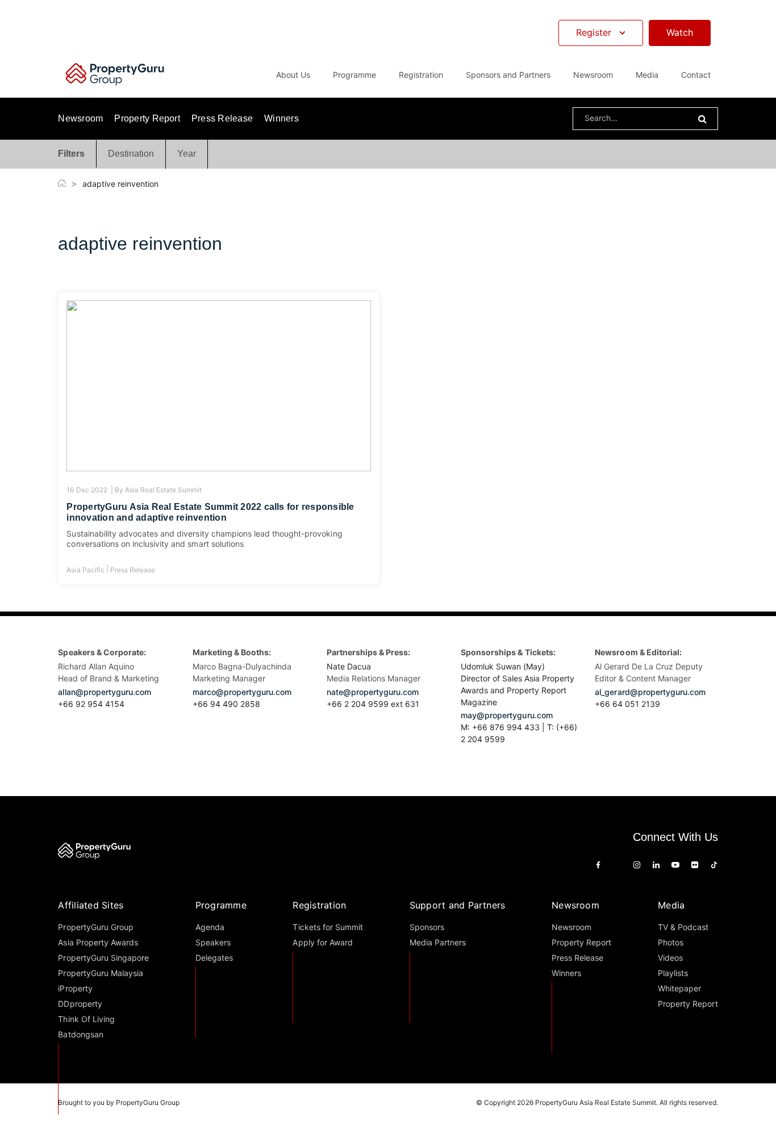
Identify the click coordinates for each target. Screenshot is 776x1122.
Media (671, 905)
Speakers (213, 942)
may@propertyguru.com (507, 715)
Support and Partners (458, 905)
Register (593, 32)
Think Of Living (86, 1019)
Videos (670, 957)
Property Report (147, 118)
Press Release (222, 118)
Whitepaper (679, 988)
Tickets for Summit (328, 927)
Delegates (214, 957)
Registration (319, 905)
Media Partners (438, 942)
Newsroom (593, 74)
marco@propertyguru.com (242, 692)
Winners (281, 118)
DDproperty (80, 1003)
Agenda (209, 927)
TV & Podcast (683, 927)
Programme (221, 905)
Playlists (673, 973)
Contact (696, 74)
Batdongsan (80, 1034)
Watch (679, 32)
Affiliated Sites (90, 905)
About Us (293, 74)
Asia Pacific (85, 570)
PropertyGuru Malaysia (100, 973)
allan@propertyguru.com (104, 692)
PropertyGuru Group (95, 927)
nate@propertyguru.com (373, 692)
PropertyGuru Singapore (103, 957)
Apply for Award (322, 942)
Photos (670, 942)
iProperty (75, 988)
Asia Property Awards (98, 942)
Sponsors (427, 927)
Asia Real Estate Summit (163, 489)
